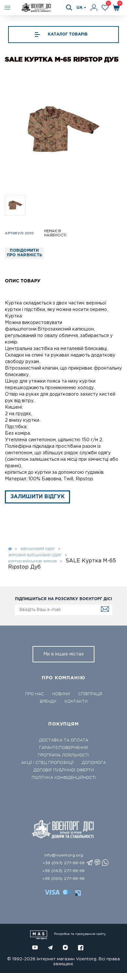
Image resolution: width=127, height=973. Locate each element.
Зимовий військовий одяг (35, 555)
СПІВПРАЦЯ (90, 694)
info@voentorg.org (63, 855)
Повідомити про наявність (24, 253)
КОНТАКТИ (76, 701)
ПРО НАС (34, 694)
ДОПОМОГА (94, 762)
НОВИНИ (61, 694)
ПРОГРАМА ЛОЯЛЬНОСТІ (63, 755)
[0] (105, 8)
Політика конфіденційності (64, 777)
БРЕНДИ (48, 701)
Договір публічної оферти (64, 770)
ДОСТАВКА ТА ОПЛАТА (63, 740)
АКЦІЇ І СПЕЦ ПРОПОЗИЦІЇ (47, 762)
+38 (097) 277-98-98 (64, 863)
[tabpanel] (63, 131)
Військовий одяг (38, 549)
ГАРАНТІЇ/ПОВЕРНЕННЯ (63, 747)
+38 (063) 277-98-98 (63, 871)
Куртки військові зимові (32, 561)
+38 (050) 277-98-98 (63, 879)
